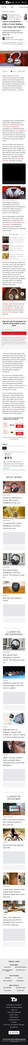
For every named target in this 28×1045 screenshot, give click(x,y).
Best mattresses (20, 980)
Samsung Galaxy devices (20, 967)
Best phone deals (7, 987)
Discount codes (20, 990)
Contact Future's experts (14, 1007)
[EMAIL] (11, 458)
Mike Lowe (11, 37)
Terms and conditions (14, 1012)
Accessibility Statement (14, 1005)
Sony (7, 146)
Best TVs (20, 977)
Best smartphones (8, 980)
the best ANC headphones (10, 312)
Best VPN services (20, 969)
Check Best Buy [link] (19, 434)
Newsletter (22, 71)
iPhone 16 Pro (7, 967)
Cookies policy (14, 1017)
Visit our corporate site (20, 1039)
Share (6, 71)
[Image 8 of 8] (22, 294)
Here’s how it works (19, 43)
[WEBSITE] (8, 458)
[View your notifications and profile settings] (10, 2)
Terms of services (20, 337)
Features (21, 39)
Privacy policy (14, 1014)
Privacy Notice (21, 339)
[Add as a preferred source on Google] (14, 1032)
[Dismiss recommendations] (26, 12)
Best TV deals (7, 990)
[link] (6, 425)
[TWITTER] (6, 458)
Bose (10, 409)
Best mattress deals (20, 987)
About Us (14, 1009)
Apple (17, 409)
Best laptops (7, 977)
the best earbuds (18, 131)
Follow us (15, 71)
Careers (14, 1022)
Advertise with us (14, 1019)
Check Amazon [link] (19, 426)
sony (4, 448)
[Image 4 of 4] (22, 192)
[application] (14, 171)
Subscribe (17, 2)
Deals (12, 7)
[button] (14, 425)
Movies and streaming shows (7, 970)
